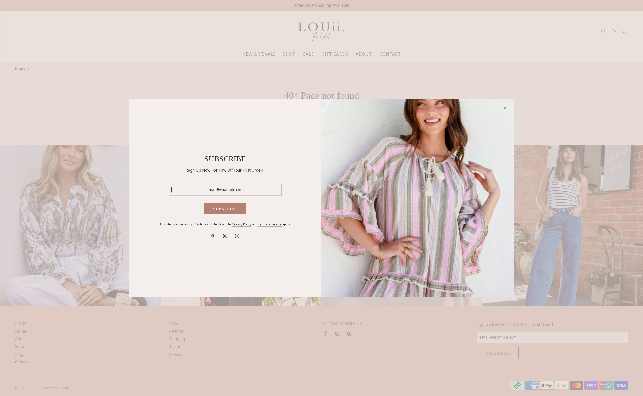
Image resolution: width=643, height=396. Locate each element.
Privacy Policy (241, 224)
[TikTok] (237, 236)
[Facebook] (213, 236)
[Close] (505, 107)
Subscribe (225, 208)
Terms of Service (270, 224)
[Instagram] (225, 236)
